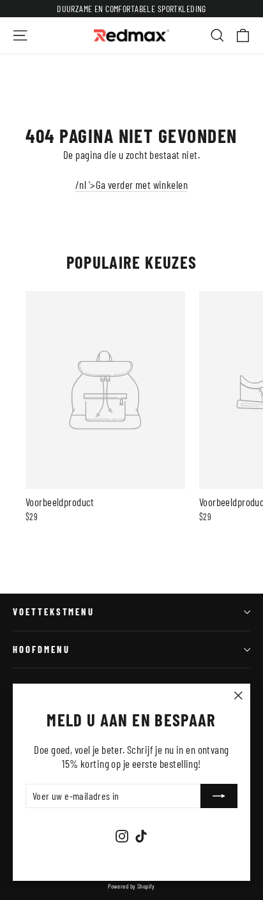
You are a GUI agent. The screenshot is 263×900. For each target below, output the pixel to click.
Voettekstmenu (53, 611)
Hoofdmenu (41, 649)
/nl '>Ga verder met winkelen (131, 184)
